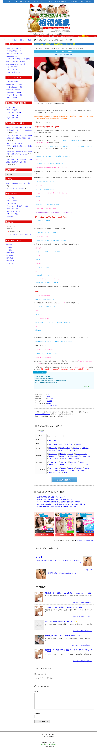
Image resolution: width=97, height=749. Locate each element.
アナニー (77, 464)
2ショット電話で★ (12, 107)
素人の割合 (9, 258)
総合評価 (9, 244)
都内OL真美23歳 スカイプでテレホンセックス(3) (62, 635)
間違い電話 (52, 472)
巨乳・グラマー (62, 450)
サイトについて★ (11, 67)
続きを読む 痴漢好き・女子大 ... (82, 661)
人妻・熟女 (76, 448)
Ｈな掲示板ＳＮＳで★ (13, 118)
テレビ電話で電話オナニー (14, 51)
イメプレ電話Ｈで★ (12, 115)
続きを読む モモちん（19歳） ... (82, 616)
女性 (55, 440)
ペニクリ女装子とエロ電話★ (15, 95)
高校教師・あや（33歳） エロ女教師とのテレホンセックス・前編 (68, 593)
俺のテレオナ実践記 (61, 1)
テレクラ (70, 454)
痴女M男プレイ (53, 464)
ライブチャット (53, 454)
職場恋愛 (87, 468)
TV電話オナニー (53, 462)
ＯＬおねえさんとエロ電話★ (15, 87)
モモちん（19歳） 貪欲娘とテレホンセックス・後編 (63, 607)
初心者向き (9, 255)
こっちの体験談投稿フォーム (42, 414)
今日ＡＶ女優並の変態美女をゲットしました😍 (61, 621)
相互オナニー (73, 462)
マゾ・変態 (50, 398)
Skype (49, 403)
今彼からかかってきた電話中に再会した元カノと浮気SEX (54, 499)
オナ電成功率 (10, 252)
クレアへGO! (44, 534)
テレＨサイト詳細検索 (13, 72)
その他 (77, 458)
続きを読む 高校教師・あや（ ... (82, 602)
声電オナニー (63, 462)
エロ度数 (9, 250)
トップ (8, 1)
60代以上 (78, 444)
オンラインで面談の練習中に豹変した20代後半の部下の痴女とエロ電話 (58, 502)
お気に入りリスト (11, 69)
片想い (59, 472)
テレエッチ (79, 540)
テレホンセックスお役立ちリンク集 (17, 206)
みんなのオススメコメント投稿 (15, 64)
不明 (48, 396)
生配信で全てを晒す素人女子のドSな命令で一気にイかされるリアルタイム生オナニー (19, 130)
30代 (61, 444)
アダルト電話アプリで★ (13, 112)
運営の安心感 (10, 260)
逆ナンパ (63, 468)
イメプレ (69, 464)
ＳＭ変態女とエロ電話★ (13, 92)
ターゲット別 (38, 1)
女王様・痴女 (85, 448)
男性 (48, 394)
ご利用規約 (9, 216)
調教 (92, 540)
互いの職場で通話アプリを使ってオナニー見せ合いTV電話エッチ (56, 506)
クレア (41, 514)
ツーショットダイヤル (81, 454)
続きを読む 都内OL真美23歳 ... (82, 645)
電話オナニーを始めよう (13, 48)
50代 (72, 444)
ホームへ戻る (10, 198)
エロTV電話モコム (65, 514)
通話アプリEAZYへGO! (85, 534)
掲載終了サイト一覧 (12, 208)
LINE (50, 458)
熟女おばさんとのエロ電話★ (15, 84)
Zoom (70, 458)
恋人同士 (70, 468)
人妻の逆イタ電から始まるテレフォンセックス (51, 497)
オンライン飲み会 (53, 468)
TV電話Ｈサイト (44, 515)
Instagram (63, 458)
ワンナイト (71, 470)
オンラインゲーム (85, 456)
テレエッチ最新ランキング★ (21, 1)
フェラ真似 (85, 464)
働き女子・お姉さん (65, 448)
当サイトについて (86, 1)
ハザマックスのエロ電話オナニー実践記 (18, 59)
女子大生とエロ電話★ (13, 89)
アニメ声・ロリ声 (73, 450)
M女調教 (49, 401)
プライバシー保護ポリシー (14, 214)
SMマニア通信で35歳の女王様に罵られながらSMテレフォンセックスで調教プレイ (61, 504)
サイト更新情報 (11, 203)
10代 (50, 444)
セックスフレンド (52, 405)
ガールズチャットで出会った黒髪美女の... (21, 234)
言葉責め (62, 464)
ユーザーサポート (11, 263)
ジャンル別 (48, 1)
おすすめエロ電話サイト (13, 56)
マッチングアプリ (64, 456)
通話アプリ (63, 454)
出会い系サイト (53, 456)
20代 (55, 444)
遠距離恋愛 (79, 468)
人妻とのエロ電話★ (12, 81)
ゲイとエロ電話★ (11, 97)
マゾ (84, 540)
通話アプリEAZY (86, 514)
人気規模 (9, 247)
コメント (37, 691)
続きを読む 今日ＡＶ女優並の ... (82, 631)
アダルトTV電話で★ (12, 110)
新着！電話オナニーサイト (14, 53)
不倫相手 (63, 470)
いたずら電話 (80, 470)
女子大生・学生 (53, 448)
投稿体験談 (74, 1)
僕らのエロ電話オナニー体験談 (15, 61)
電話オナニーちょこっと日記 (15, 188)
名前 (64, 713)
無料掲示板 (75, 456)
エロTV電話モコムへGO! (64, 534)
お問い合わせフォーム (13, 211)
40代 (66, 444)
